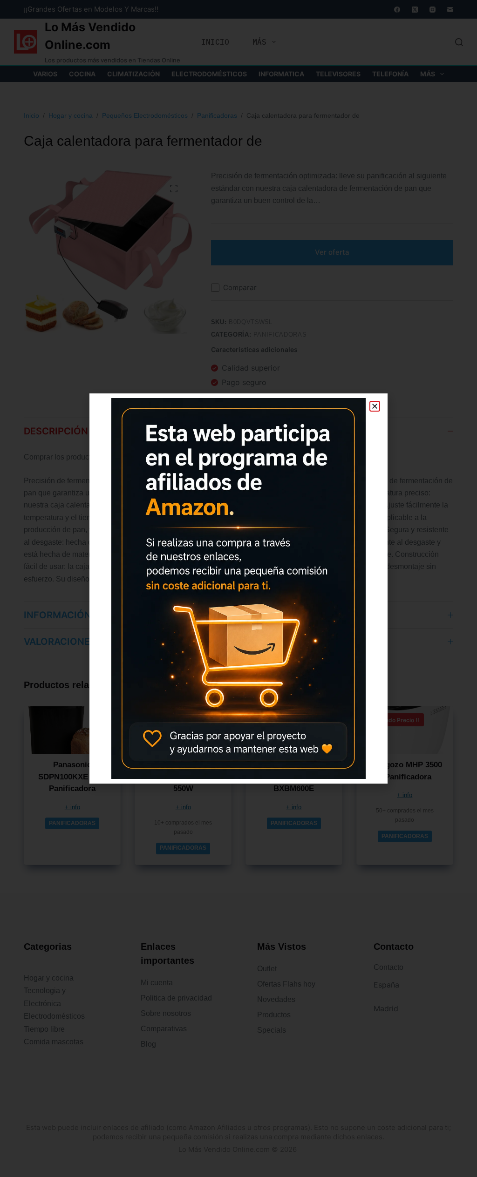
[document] (238, 588)
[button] (374, 406)
